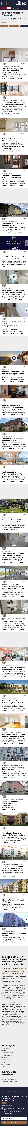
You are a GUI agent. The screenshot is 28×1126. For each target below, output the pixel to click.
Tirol (4, 1062)
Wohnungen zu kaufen (9, 1079)
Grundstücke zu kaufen (10, 1081)
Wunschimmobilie (13, 1019)
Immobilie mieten (19, 1003)
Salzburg (5, 1057)
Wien (4, 1067)
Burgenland (6, 1048)
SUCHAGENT (5, 25)
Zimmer (9, 972)
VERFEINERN (24, 25)
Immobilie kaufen (20, 985)
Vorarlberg (6, 1064)
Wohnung (21, 970)
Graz (3, 980)
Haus (3, 972)
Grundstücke (5, 973)
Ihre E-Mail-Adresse (5, 1115)
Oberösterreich (7, 1055)
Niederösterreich (8, 1053)
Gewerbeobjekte (17, 972)
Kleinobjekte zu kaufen (9, 1077)
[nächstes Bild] (26, 55)
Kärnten (5, 1050)
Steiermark (6, 1060)
